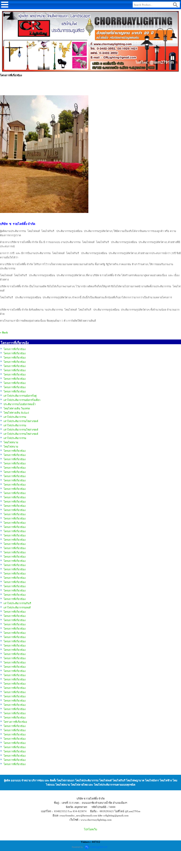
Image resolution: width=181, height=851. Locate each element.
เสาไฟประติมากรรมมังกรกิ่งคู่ (20, 395)
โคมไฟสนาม (11, 442)
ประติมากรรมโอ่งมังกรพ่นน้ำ (20, 404)
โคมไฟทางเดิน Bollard (16, 412)
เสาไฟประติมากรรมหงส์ (17, 607)
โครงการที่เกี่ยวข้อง (14, 349)
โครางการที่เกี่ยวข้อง (15, 721)
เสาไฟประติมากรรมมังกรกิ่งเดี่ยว (22, 400)
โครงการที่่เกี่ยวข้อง (14, 726)
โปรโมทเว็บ (90, 829)
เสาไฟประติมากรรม (15, 417)
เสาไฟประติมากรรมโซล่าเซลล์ (21, 421)
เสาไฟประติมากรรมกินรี (17, 603)
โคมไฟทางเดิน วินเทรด (17, 408)
